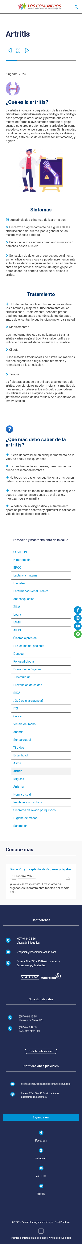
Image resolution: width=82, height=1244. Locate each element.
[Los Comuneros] (44, 6)
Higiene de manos (25, 818)
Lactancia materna (25, 575)
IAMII (17, 622)
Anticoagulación (23, 599)
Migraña (18, 779)
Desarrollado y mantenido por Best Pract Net (46, 1222)
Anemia (18, 732)
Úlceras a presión (25, 638)
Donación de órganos (27, 669)
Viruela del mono (24, 724)
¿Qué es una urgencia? (28, 700)
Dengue (18, 653)
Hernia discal (22, 794)
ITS (15, 708)
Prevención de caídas (27, 685)
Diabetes (19, 583)
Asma (17, 763)
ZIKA (16, 607)
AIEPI (17, 630)
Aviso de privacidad (60, 1237)
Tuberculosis (22, 677)
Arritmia (18, 786)
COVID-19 (20, 552)
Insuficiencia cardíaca (27, 802)
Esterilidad (20, 755)
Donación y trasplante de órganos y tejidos (41, 869)
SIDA (16, 693)
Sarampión (20, 826)
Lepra (17, 614)
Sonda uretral (22, 740)
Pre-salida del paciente (28, 646)
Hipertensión (22, 560)
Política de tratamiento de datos (29, 1237)
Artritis (17, 771)
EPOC (17, 567)
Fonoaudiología (23, 661)
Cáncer (18, 716)
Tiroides (18, 747)
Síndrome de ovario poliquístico (34, 810)
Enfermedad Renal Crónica (30, 591)
